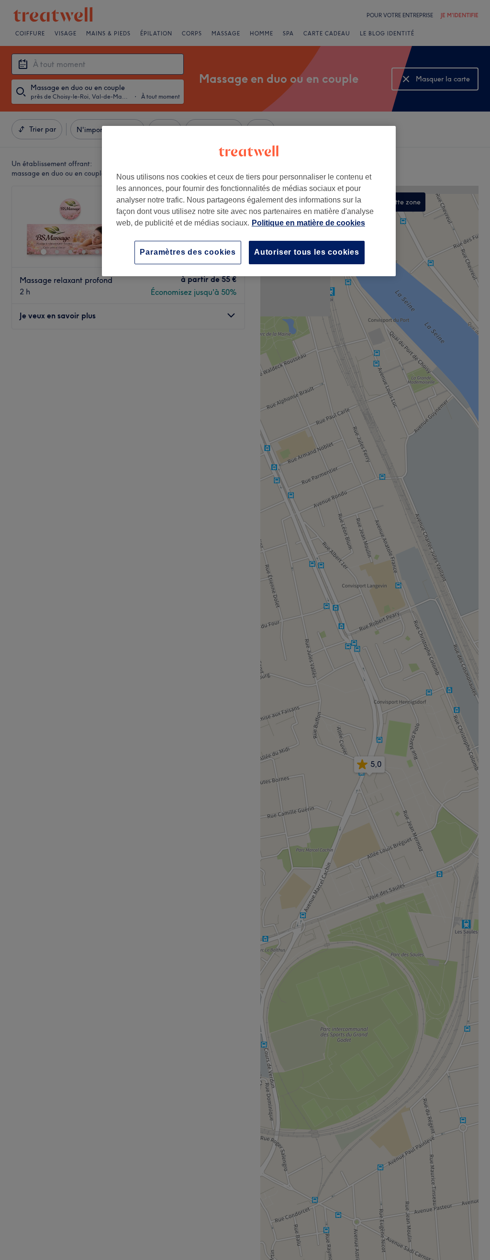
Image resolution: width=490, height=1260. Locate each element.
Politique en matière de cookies (308, 223)
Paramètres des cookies (188, 252)
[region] (249, 201)
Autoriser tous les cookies (306, 252)
